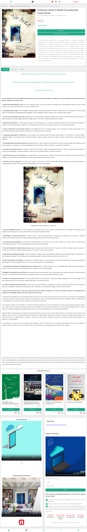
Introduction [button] (5, 69)
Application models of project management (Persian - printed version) (32, 403)
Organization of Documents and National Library (58, 425)
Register (65, 490)
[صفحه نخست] (8, 530)
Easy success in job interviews (75, 402)
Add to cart (61, 31)
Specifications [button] (14, 69)
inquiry (76, 409)
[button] (43, 530)
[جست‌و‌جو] (61, 530)
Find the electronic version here (61, 34)
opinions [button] (22, 69)
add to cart (32, 409)
